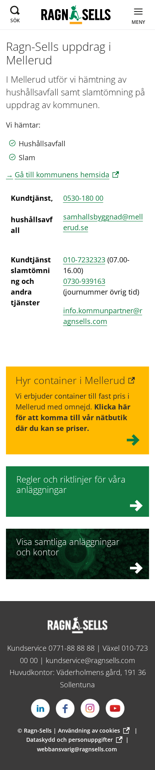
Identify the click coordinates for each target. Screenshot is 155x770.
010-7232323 (84, 259)
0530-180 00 (83, 198)
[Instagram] (90, 708)
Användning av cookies (89, 730)
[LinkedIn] (40, 708)
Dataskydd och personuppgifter (69, 739)
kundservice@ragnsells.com (90, 660)
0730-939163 (84, 281)
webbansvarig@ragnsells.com (77, 749)
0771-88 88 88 (71, 648)
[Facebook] (65, 708)
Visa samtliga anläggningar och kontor (68, 547)
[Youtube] (115, 708)
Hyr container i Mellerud (70, 380)
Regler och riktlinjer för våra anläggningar (71, 484)
